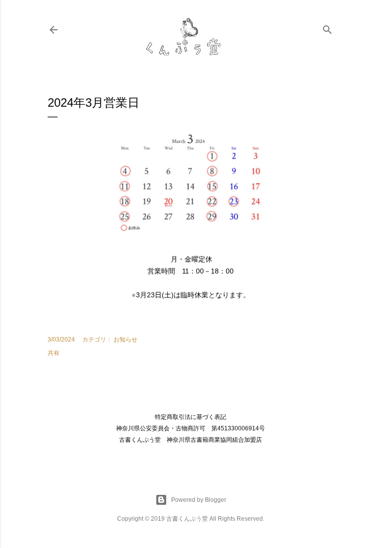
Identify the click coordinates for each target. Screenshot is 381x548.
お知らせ (125, 339)
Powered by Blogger (198, 499)
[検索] (327, 27)
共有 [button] (54, 352)
